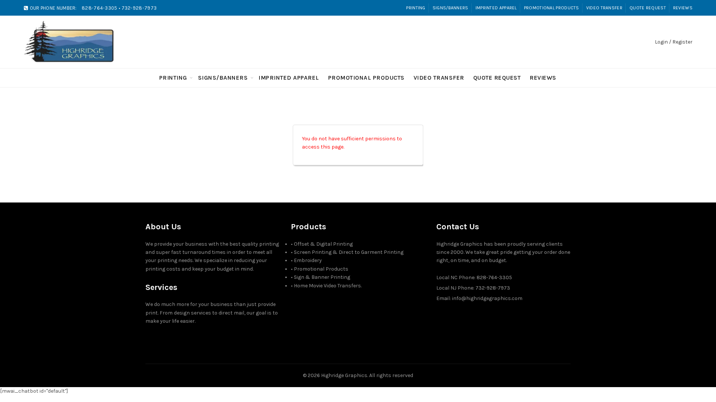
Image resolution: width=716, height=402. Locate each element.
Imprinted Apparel (496, 7)
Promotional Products (551, 7)
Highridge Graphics (344, 375)
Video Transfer (604, 7)
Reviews (683, 7)
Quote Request (647, 7)
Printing (415, 7)
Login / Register (674, 42)
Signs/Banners (450, 7)
